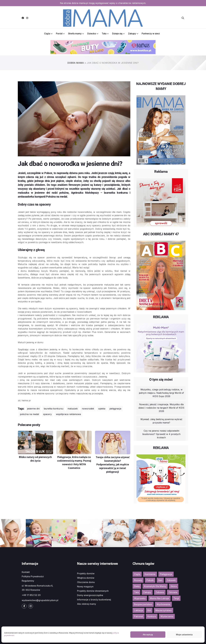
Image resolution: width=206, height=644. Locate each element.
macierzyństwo (163, 610)
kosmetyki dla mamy (155, 586)
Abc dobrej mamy (86, 603)
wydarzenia (166, 616)
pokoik (150, 580)
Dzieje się (117, 33)
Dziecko (91, 33)
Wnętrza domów (85, 577)
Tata (104, 33)
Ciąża (47, 33)
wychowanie (163, 604)
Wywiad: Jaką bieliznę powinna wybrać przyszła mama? (161, 421)
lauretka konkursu (53, 408)
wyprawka (139, 598)
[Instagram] (27, 18)
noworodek (88, 408)
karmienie (150, 574)
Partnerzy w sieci (151, 33)
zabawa (160, 592)
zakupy (147, 592)
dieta (137, 586)
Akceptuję (148, 634)
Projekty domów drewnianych (93, 590)
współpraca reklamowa (68, 414)
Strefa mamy (75, 33)
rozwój (138, 580)
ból (149, 610)
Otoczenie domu (86, 582)
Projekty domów (85, 573)
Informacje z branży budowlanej (94, 599)
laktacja (138, 610)
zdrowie (172, 592)
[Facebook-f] (24, 606)
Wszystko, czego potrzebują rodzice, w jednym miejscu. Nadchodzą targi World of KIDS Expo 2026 (161, 393)
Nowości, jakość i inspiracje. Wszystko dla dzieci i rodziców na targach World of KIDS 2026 (161, 408)
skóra (174, 586)
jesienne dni (33, 408)
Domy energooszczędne (90, 595)
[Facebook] (23, 18)
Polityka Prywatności (33, 576)
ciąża (137, 574)
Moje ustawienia (184, 634)
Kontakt (26, 572)
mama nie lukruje (159, 598)
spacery (47, 414)
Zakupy (132, 33)
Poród (59, 33)
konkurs (151, 616)
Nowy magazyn (85, 586)
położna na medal (29, 414)
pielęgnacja (115, 408)
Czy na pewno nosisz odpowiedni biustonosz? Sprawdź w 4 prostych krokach (161, 434)
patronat (138, 616)
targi (176, 598)
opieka (101, 408)
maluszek (73, 408)
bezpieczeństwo (143, 604)
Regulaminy (28, 580)
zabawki (171, 580)
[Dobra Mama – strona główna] (103, 17)
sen (160, 580)
